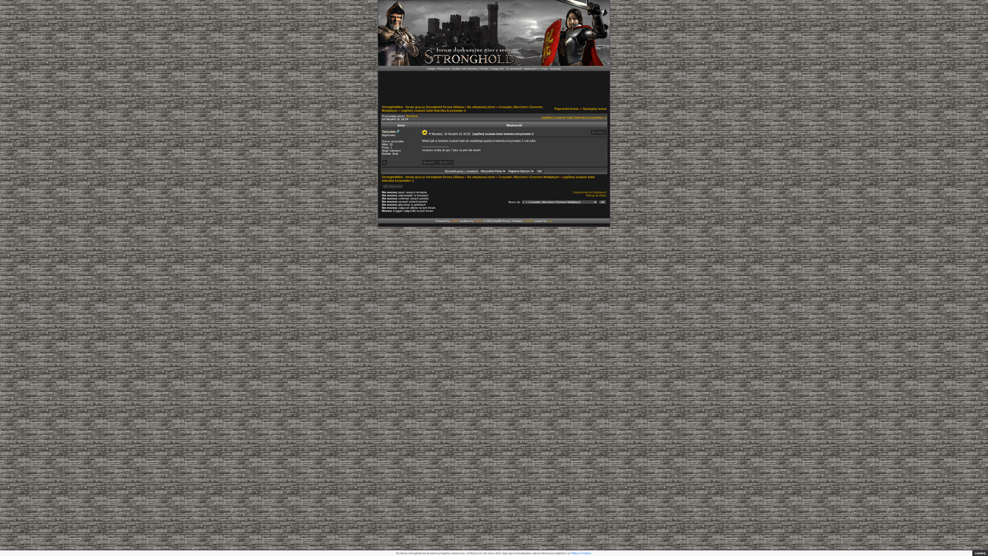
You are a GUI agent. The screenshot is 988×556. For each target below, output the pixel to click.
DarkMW (528, 221)
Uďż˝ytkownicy (470, 68)
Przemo (478, 221)
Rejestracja (443, 68)
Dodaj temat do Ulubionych (589, 192)
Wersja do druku (596, 195)
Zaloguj (431, 68)
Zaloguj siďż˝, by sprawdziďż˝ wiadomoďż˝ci (515, 68)
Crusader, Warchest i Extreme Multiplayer (529, 177)
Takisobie (389, 132)
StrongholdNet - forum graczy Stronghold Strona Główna (423, 107)
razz (550, 221)
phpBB (455, 221)
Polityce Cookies (580, 553)
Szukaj (455, 68)
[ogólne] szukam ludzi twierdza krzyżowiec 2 (433, 110)
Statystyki (555, 68)
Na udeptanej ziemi (481, 107)
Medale (484, 68)
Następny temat (594, 109)
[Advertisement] (494, 87)
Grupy (544, 68)
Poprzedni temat (566, 109)
